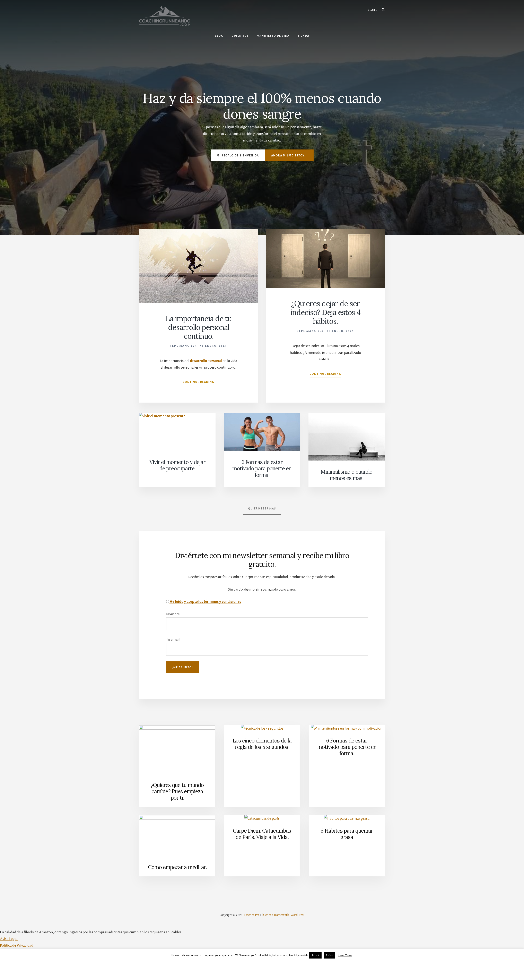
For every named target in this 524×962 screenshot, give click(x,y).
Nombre (173, 614)
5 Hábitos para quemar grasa (347, 833)
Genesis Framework (276, 915)
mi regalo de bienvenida (238, 155)
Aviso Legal (9, 939)
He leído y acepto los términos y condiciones (205, 602)
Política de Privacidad (16, 945)
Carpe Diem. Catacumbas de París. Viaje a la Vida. (262, 833)
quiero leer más (262, 508)
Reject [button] (329, 955)
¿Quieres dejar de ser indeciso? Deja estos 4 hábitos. (325, 312)
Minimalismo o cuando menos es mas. (346, 474)
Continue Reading (198, 383)
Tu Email (173, 639)
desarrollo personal (206, 361)
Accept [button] (315, 955)
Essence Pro (252, 915)
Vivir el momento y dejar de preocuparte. (177, 465)
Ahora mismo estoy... (289, 155)
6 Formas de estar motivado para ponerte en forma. (261, 468)
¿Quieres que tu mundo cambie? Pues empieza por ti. (177, 791)
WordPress (298, 915)
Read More (345, 955)
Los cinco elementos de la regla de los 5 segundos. (262, 743)
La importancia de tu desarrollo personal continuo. (199, 327)
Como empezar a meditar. (177, 867)
